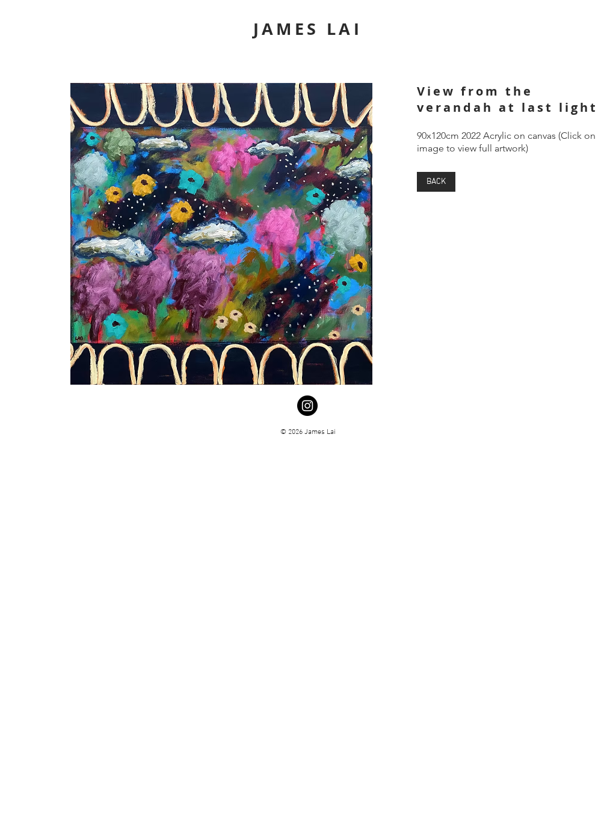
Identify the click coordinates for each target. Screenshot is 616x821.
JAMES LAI (308, 28)
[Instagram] (307, 405)
